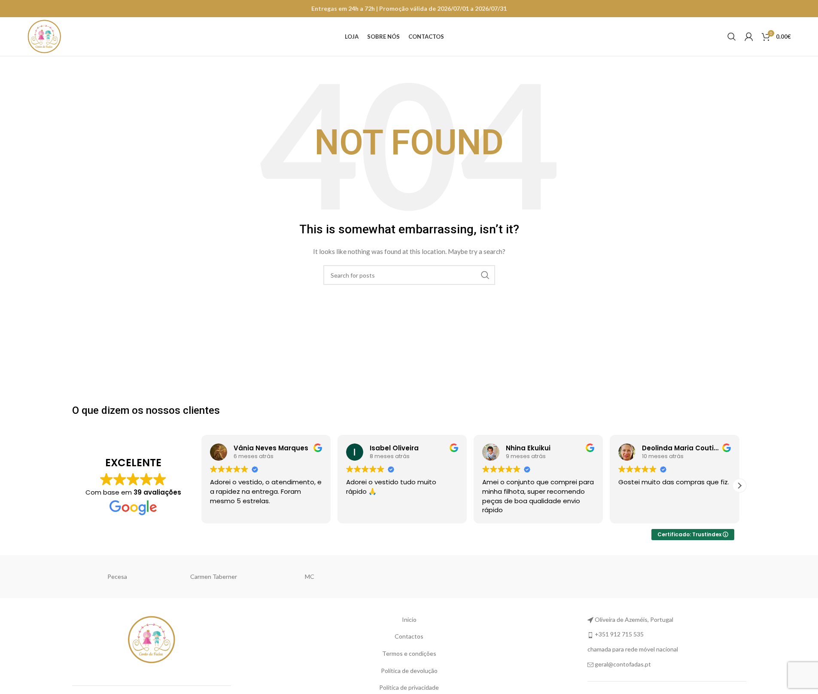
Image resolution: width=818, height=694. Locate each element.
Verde (505, 576)
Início (409, 619)
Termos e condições (409, 653)
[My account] (748, 36)
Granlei (698, 576)
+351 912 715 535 (619, 634)
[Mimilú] (120, 576)
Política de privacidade (409, 687)
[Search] (731, 36)
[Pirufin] (409, 576)
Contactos (409, 636)
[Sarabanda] (313, 576)
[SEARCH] (485, 275)
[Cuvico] (601, 576)
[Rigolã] (216, 576)
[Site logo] (44, 36)
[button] (739, 485)
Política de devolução (409, 670)
